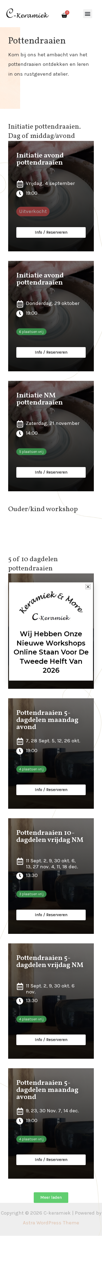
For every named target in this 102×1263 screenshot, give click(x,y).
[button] (87, 13)
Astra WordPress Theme (51, 1223)
